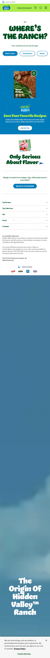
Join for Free (25, 128)
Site (3, 214)
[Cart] (35, 7)
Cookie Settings (24, 654)
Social (4, 220)
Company (5, 226)
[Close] (46, 640)
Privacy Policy (20, 649)
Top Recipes (6, 202)
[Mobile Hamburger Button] (45, 7)
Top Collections (7, 208)
